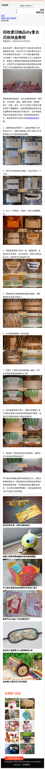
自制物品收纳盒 (32, 118)
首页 (3, 16)
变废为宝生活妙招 (8, 18)
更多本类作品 (14, 758)
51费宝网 (4, 5)
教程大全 (40, 12)
